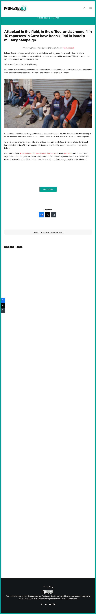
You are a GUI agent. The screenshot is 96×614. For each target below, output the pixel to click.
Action (56, 18)
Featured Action (15, 396)
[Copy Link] (53, 214)
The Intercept (68, 48)
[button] (48, 275)
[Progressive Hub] (16, 8)
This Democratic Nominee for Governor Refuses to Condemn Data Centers (38, 312)
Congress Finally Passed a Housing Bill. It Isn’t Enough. (30, 479)
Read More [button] (48, 189)
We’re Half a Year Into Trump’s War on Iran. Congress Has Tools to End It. (37, 400)
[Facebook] (41, 214)
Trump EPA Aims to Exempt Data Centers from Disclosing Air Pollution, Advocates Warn (43, 558)
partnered (68, 153)
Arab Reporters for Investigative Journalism (38, 153)
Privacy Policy (48, 587)
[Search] (83, 8)
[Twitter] (47, 214)
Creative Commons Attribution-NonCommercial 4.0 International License (54, 596)
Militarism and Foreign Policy (52, 232)
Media (36, 232)
